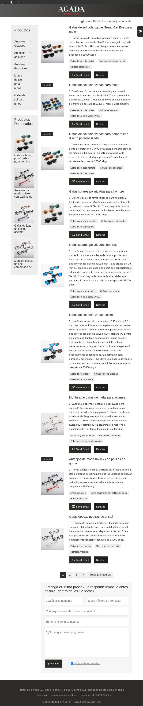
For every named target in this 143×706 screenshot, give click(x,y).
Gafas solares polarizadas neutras (93, 245)
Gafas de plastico (78, 498)
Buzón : (40, 695)
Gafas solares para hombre (83, 221)
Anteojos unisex (78, 493)
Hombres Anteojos (79, 552)
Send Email (80, 74)
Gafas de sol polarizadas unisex (91, 315)
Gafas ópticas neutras (80, 546)
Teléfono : (85, 695)
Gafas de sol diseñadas (111, 168)
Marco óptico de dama (109, 435)
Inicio (85, 21)
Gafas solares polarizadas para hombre (22, 158)
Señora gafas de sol (108, 110)
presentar (53, 663)
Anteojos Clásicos (19, 43)
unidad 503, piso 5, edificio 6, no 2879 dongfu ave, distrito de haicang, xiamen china (77, 689)
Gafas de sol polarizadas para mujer (94, 85)
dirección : (25, 689)
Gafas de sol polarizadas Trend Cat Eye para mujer (100, 29)
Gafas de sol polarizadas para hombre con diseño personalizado (98, 136)
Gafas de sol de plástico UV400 (85, 116)
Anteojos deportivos (20, 66)
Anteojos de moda (19, 55)
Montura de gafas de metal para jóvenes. (97, 397)
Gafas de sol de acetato (81, 379)
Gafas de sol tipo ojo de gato (112, 61)
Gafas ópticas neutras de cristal (91, 516)
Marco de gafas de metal (82, 435)
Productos (99, 21)
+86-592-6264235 (101, 695)
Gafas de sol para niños (19, 99)
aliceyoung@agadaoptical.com (61, 695)
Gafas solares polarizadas (113, 221)
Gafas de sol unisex (109, 291)
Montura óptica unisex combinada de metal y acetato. (24, 265)
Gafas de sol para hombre (82, 168)
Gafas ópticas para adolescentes (85, 441)
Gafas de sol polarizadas (82, 61)
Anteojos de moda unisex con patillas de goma (23, 195)
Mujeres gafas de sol (80, 67)
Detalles (100, 75)
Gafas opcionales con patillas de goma (109, 493)
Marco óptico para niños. (18, 82)
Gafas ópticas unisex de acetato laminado (22, 230)
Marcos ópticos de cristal (107, 546)
